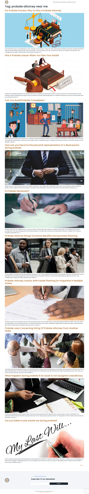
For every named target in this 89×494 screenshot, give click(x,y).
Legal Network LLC (49, 491)
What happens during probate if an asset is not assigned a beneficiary (44, 375)
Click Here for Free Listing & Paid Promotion (64, 2)
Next (82, 465)
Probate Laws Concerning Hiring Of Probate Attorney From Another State (41, 329)
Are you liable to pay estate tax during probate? (31, 420)
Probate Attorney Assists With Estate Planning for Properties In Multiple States (44, 282)
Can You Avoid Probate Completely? (25, 100)
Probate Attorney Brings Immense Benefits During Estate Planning (41, 235)
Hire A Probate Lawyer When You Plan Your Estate (32, 55)
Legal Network (48, 492)
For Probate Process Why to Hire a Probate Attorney (33, 10)
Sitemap (39, 492)
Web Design (44, 492)
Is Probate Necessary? (17, 191)
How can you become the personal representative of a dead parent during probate (42, 146)
